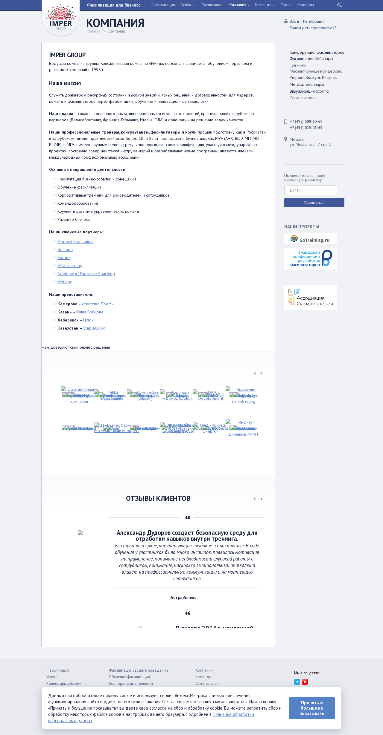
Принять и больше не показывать (312, 708)
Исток (88, 320)
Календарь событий (63, 683)
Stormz (63, 257)
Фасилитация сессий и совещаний (138, 670)
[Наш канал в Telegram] (297, 681)
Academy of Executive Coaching (86, 273)
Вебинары (323, 58)
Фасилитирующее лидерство (316, 71)
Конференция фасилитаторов (317, 52)
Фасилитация (163, 4)
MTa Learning (69, 265)
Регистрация (314, 21)
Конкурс (313, 77)
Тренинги (298, 65)
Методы (297, 84)
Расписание (212, 4)
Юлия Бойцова (89, 312)
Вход (294, 21)
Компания (237, 4)
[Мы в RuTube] (305, 681)
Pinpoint (297, 77)
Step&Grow (94, 328)
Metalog (64, 281)
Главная (93, 31)
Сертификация (303, 97)
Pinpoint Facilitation (75, 241)
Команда (263, 4)
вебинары (315, 84)
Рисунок (329, 77)
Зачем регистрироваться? (313, 27)
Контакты (305, 4)
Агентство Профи (98, 304)
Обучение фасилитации (129, 676)
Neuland (65, 249)
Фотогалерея (206, 683)
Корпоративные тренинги (131, 683)
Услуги (187, 4)
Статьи (285, 4)
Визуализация (302, 91)
